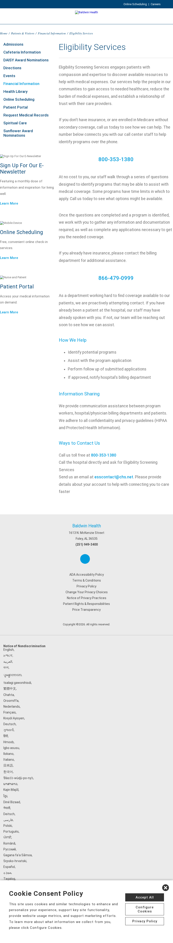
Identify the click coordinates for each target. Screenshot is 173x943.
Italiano (8, 759)
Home (3, 33)
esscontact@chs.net (113, 477)
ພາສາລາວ (10, 784)
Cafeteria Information (22, 52)
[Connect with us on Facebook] (85, 559)
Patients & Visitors (22, 33)
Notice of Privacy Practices (86, 598)
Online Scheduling (135, 4)
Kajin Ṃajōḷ (10, 789)
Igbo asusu (11, 748)
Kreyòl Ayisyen (13, 718)
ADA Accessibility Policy (86, 574)
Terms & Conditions (86, 580)
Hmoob (8, 742)
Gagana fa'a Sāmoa (17, 855)
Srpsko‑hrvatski (14, 861)
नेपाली (6, 808)
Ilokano (8, 754)
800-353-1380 (116, 159)
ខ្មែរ (5, 796)
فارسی (8, 820)
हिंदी (5, 736)
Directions (12, 68)
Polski (7, 825)
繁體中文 (9, 688)
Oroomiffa (10, 700)
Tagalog (9, 879)
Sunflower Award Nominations (18, 133)
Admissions (13, 44)
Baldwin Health (86, 525)
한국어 (8, 772)
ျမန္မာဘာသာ (12, 675)
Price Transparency (86, 609)
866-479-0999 (116, 278)
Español (9, 867)
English (8, 649)
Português (11, 831)
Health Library (15, 91)
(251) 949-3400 (86, 544)
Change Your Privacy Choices (87, 592)
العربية (7, 661)
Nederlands (11, 706)
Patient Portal (15, 107)
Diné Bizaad (11, 802)
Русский (9, 849)
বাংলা (6, 667)
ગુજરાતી (8, 730)
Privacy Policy (86, 586)
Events (9, 76)
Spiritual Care (15, 123)
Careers (156, 4)
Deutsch (9, 724)
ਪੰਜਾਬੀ (7, 837)
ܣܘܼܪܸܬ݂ (7, 872)
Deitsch (9, 814)
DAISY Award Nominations (26, 60)
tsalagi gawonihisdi (17, 682)
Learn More (9, 203)
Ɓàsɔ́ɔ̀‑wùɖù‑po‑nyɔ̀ (18, 778)
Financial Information (52, 33)
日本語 (8, 765)
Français (9, 712)
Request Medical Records (26, 115)
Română (9, 843)
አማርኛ (7, 655)
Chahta (8, 695)
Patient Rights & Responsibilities (86, 604)
